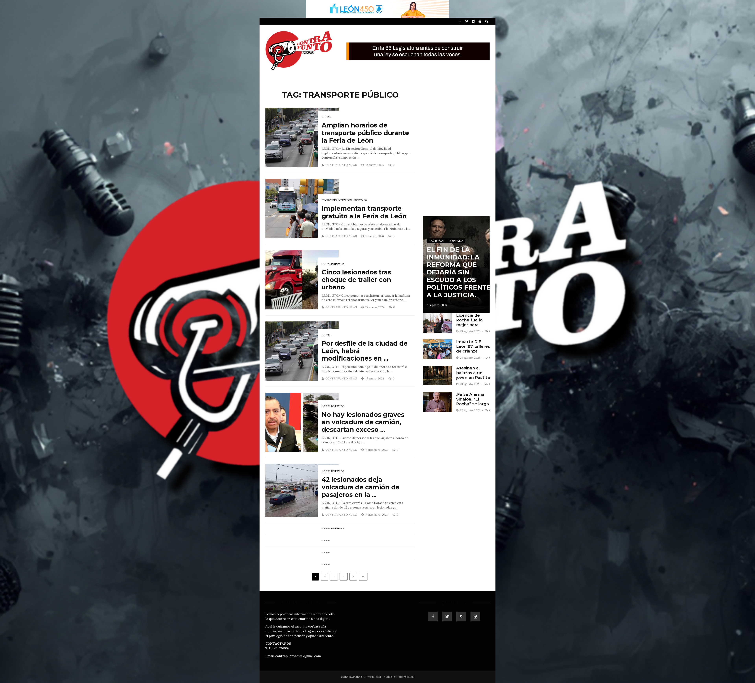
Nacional (436, 241)
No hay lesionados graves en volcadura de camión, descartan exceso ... (363, 422)
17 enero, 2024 (375, 378)
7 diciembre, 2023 (377, 449)
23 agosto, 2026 (437, 305)
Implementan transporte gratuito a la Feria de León (364, 212)
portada (361, 200)
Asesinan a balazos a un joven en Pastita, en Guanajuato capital (473, 377)
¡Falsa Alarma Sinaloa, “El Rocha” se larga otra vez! (472, 401)
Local (326, 117)
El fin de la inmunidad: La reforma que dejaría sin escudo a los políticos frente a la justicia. (459, 272)
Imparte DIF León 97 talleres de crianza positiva (473, 348)
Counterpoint (333, 200)
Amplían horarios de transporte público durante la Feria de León (365, 132)
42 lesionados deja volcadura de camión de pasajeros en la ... (361, 487)
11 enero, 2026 (375, 236)
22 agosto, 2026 (470, 410)
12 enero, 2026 (375, 165)
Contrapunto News (341, 165)
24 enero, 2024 (375, 307)
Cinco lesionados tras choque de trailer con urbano (356, 279)
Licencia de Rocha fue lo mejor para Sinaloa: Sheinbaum (469, 325)
